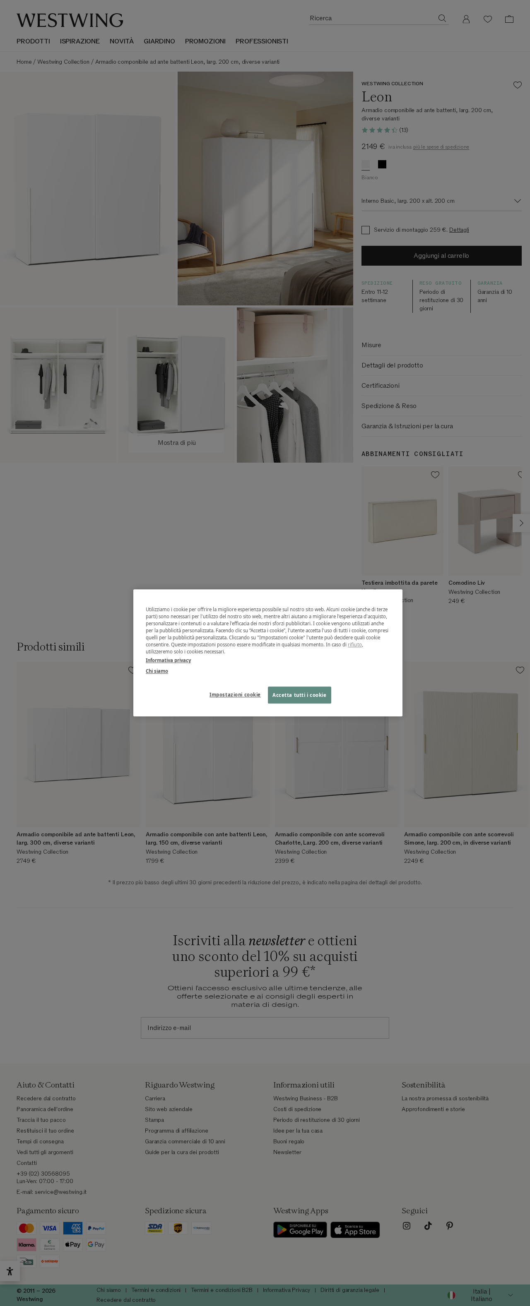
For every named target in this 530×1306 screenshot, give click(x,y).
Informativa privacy (168, 661)
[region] (267, 652)
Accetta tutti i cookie (299, 695)
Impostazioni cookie (235, 694)
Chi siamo (157, 671)
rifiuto (355, 645)
